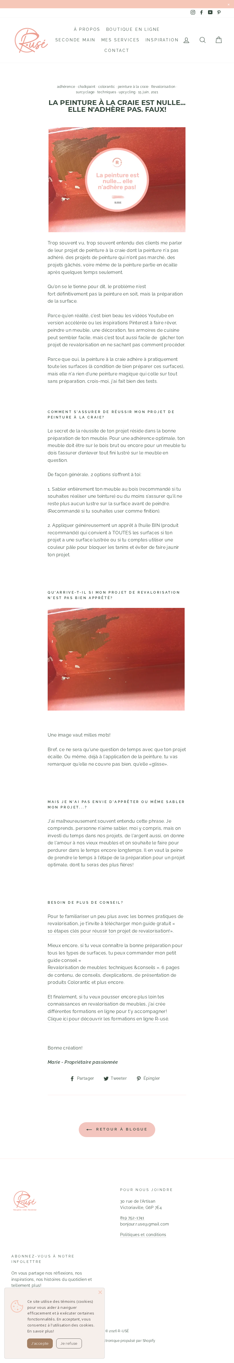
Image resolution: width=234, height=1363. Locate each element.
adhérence (66, 87)
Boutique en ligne (133, 29)
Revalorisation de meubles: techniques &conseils (102, 967)
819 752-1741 (132, 1218)
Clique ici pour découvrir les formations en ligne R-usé (108, 1019)
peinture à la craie (133, 87)
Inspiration (162, 40)
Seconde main (75, 40)
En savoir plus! (40, 1331)
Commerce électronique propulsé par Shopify (117, 1341)
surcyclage (85, 92)
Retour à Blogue (121, 1129)
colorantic (106, 87)
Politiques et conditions (143, 1234)
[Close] (100, 1292)
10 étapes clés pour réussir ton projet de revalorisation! (109, 931)
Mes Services (120, 40)
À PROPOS (87, 29)
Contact (117, 50)
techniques (106, 92)
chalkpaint (87, 87)
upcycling (127, 92)
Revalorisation (163, 87)
